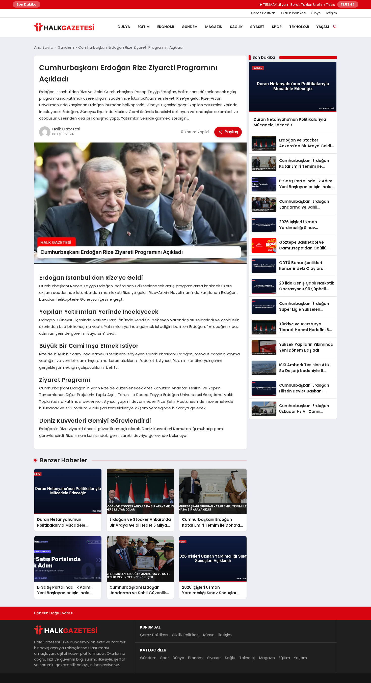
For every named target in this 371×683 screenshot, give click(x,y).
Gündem (190, 26)
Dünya (124, 26)
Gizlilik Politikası (293, 13)
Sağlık (236, 26)
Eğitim (144, 26)
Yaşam (322, 26)
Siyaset (257, 26)
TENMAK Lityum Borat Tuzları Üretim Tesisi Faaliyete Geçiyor (300, 4)
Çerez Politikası (263, 13)
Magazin (213, 26)
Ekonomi (165, 26)
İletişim (331, 13)
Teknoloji (299, 26)
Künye (316, 13)
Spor (277, 26)
